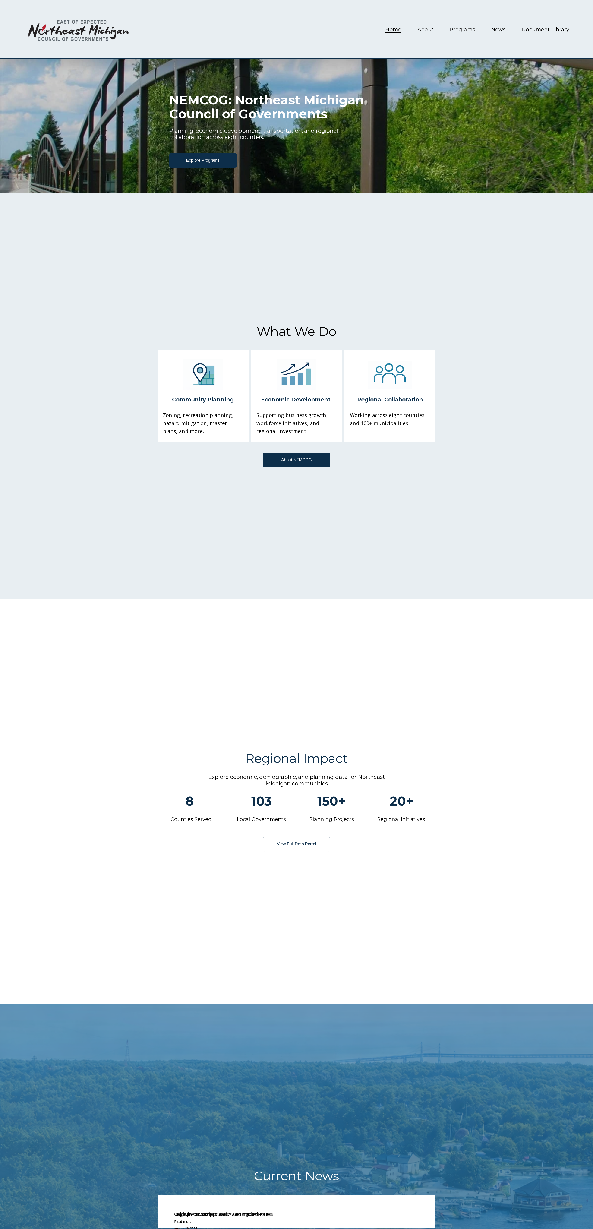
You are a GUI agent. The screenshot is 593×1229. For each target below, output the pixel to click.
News (498, 29)
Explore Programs (203, 160)
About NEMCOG (296, 460)
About (425, 29)
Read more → (185, 1221)
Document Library (545, 29)
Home (393, 29)
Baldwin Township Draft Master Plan (216, 1214)
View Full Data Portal (296, 844)
